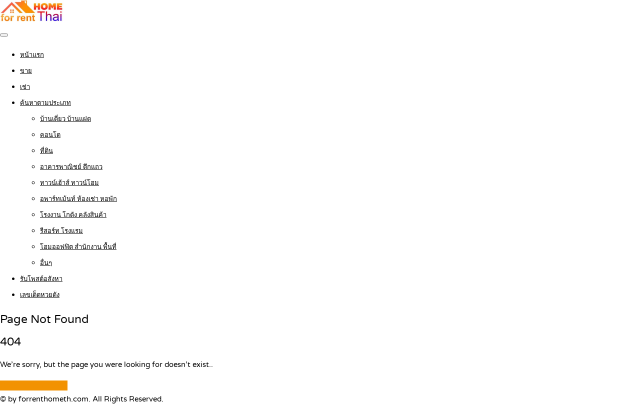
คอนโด (50, 135)
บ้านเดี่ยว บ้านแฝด (65, 119)
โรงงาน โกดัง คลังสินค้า (73, 215)
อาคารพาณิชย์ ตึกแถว (71, 167)
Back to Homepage (33, 385)
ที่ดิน (46, 151)
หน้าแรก (32, 55)
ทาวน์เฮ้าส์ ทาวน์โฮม (69, 183)
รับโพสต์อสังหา (41, 279)
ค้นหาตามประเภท (45, 103)
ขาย (26, 71)
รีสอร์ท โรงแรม (61, 231)
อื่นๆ (46, 263)
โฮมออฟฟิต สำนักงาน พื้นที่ (78, 247)
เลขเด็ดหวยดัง (40, 295)
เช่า (25, 87)
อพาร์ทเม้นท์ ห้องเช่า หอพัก (78, 199)
